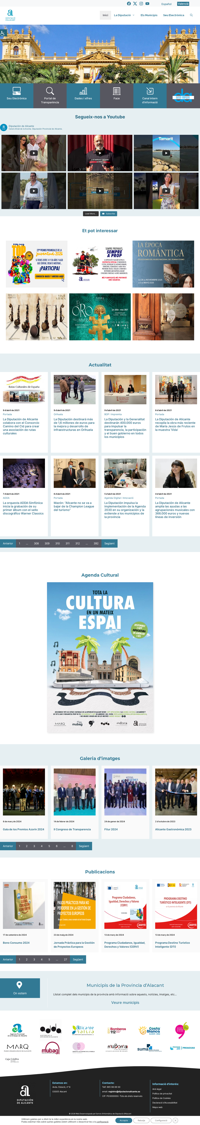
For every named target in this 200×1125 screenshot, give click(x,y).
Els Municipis (149, 15)
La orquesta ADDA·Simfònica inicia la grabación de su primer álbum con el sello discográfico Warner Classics (23, 508)
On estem (20, 993)
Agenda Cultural (100, 575)
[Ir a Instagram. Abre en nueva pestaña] (141, 3)
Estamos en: (59, 1082)
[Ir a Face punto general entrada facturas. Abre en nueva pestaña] (116, 95)
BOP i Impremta (113, 414)
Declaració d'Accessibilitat (164, 1102)
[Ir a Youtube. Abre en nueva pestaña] (147, 3)
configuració (102, 1121)
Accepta (124, 1120)
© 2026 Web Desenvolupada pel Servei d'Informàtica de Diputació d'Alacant (100, 1114)
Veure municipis (125, 1002)
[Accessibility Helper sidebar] (3, 32)
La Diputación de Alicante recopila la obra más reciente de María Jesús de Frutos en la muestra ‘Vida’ (175, 424)
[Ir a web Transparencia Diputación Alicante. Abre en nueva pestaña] (50, 95)
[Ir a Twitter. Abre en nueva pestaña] (135, 3)
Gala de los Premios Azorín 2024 (23, 829)
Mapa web (157, 1107)
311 (68, 543)
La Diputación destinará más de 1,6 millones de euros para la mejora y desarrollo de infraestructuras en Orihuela (74, 424)
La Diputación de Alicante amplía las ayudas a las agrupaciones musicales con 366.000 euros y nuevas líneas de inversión (175, 510)
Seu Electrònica (173, 15)
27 (65, 959)
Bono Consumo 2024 (16, 942)
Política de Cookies (161, 1098)
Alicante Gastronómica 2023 (173, 829)
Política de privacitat (162, 1093)
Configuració (161, 1120)
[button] (191, 15)
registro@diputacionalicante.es (124, 1091)
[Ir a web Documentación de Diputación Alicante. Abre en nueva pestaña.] (83, 95)
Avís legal (156, 1089)
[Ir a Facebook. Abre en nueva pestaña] (129, 3)
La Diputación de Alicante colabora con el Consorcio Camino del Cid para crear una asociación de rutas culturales (21, 426)
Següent (109, 543)
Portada (7, 414)
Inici (105, 15)
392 (96, 543)
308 (36, 543)
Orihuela (58, 414)
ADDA (6, 497)
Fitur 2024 (111, 829)
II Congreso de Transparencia (72, 829)
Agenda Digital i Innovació (119, 497)
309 (47, 543)
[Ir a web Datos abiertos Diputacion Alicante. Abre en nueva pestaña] (183, 95)
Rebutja (141, 1120)
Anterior (8, 543)
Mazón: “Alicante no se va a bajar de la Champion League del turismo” (74, 506)
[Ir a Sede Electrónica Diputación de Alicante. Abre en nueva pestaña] (16, 95)
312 (77, 543)
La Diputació (122, 15)
